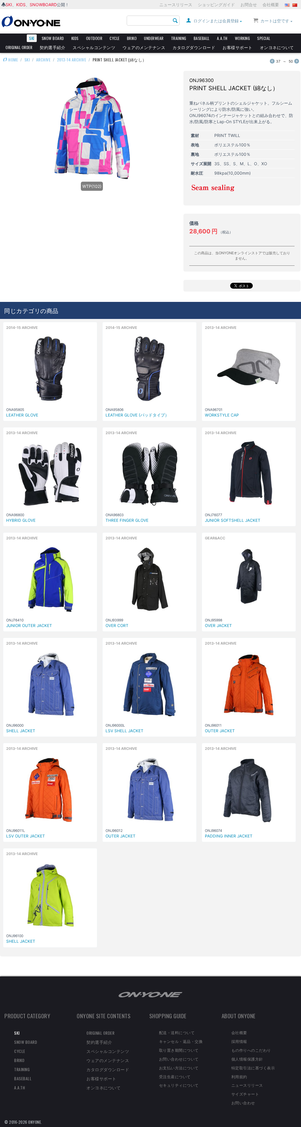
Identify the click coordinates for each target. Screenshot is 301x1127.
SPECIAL (263, 38)
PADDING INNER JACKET (228, 836)
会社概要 (270, 4)
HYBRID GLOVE (21, 520)
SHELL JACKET (20, 730)
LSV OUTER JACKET (25, 836)
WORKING (242, 38)
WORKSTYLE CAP (222, 415)
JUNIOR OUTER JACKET (29, 625)
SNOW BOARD (53, 38)
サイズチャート (245, 1094)
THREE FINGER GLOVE (127, 520)
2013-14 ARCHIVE (71, 59)
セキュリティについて (179, 1085)
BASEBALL (202, 38)
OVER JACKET (218, 625)
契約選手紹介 (52, 47)
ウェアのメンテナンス (144, 47)
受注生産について (175, 1076)
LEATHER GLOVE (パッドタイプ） (137, 415)
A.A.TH (222, 38)
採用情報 (239, 1041)
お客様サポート (237, 47)
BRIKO (132, 38)
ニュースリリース (175, 4)
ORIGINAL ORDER (19, 47)
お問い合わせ (243, 1103)
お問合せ (248, 4)
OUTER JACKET (220, 730)
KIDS (21, 4)
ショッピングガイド (216, 4)
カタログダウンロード (194, 47)
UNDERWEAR (154, 38)
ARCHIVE (43, 59)
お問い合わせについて (179, 1059)
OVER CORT (117, 625)
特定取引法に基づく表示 (253, 1068)
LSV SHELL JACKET (124, 730)
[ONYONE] (30, 21)
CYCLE (115, 38)
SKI (9, 4)
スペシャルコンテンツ (94, 47)
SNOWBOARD (43, 4)
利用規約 (239, 1076)
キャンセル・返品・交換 (181, 1041)
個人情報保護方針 (247, 1059)
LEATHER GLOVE (22, 415)
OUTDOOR (94, 38)
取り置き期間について (179, 1050)
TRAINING (178, 38)
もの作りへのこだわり (251, 1050)
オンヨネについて (277, 47)
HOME (12, 59)
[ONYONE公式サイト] (150, 994)
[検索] (175, 21)
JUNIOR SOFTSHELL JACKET (232, 520)
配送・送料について (177, 1032)
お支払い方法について (179, 1068)
